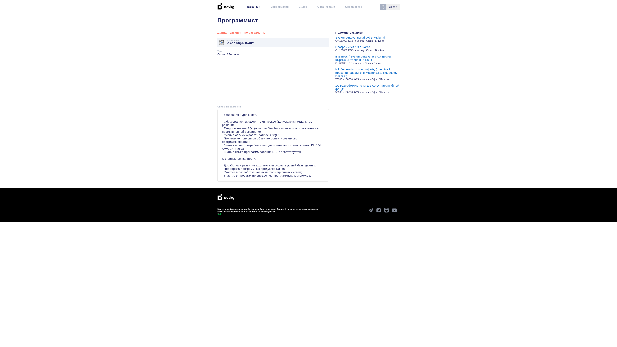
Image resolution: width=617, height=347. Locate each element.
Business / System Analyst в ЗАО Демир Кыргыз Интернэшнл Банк (363, 59)
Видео (303, 6)
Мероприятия (279, 6)
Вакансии (253, 6)
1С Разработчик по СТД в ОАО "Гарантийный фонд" (367, 88)
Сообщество (353, 6)
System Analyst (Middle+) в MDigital (360, 39)
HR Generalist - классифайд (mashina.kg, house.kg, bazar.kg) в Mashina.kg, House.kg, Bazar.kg (366, 74)
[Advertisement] (273, 81)
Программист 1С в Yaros (359, 48)
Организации (326, 6)
